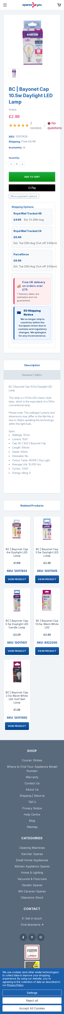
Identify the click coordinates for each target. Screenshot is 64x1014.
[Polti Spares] (32, 952)
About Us (32, 789)
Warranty (32, 777)
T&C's (32, 802)
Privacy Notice (32, 808)
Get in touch (33, 918)
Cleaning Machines (32, 848)
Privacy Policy (15, 985)
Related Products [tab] (32, 505)
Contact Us (32, 783)
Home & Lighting (32, 872)
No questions (54, 125)
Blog (32, 820)
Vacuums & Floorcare (32, 879)
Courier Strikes (32, 760)
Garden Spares (32, 885)
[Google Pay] (32, 187)
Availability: (17, 147)
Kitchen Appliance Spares (32, 866)
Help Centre (32, 814)
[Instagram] (40, 937)
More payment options (24, 196)
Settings (32, 993)
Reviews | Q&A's (32, 375)
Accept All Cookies (32, 1008)
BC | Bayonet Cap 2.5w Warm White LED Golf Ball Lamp (17, 697)
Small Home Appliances (32, 860)
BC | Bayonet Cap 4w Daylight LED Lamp (17, 552)
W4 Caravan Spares (32, 891)
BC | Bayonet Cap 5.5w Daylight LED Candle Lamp (17, 624)
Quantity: (14, 157)
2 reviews (36, 125)
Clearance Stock (32, 897)
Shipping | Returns (32, 795)
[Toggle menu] (5, 5)
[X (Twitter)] (32, 937)
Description (32, 365)
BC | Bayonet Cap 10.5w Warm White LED (47, 624)
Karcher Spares (32, 854)
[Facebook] (23, 937)
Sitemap (32, 827)
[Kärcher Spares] (32, 966)
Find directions (30, 924)
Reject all (32, 1000)
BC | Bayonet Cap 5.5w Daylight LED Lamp (47, 552)
